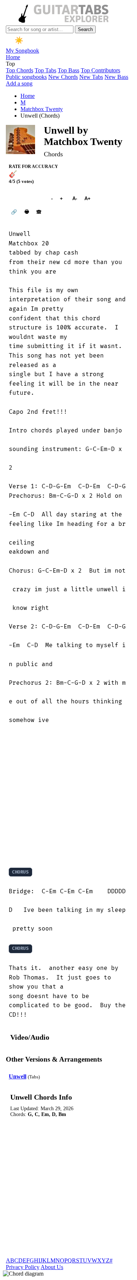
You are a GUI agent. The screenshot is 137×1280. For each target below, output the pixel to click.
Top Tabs (45, 70)
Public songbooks (26, 77)
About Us (52, 1267)
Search (85, 29)
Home (13, 57)
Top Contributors (100, 70)
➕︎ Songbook (26, 198)
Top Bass (68, 70)
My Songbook (22, 50)
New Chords (63, 77)
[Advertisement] (68, 796)
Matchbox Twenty (41, 109)
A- (74, 198)
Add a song (19, 83)
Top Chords (19, 70)
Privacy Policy (22, 1267)
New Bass (116, 77)
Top (10, 64)
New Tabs (91, 77)
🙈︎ (39, 212)
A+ (87, 198)
